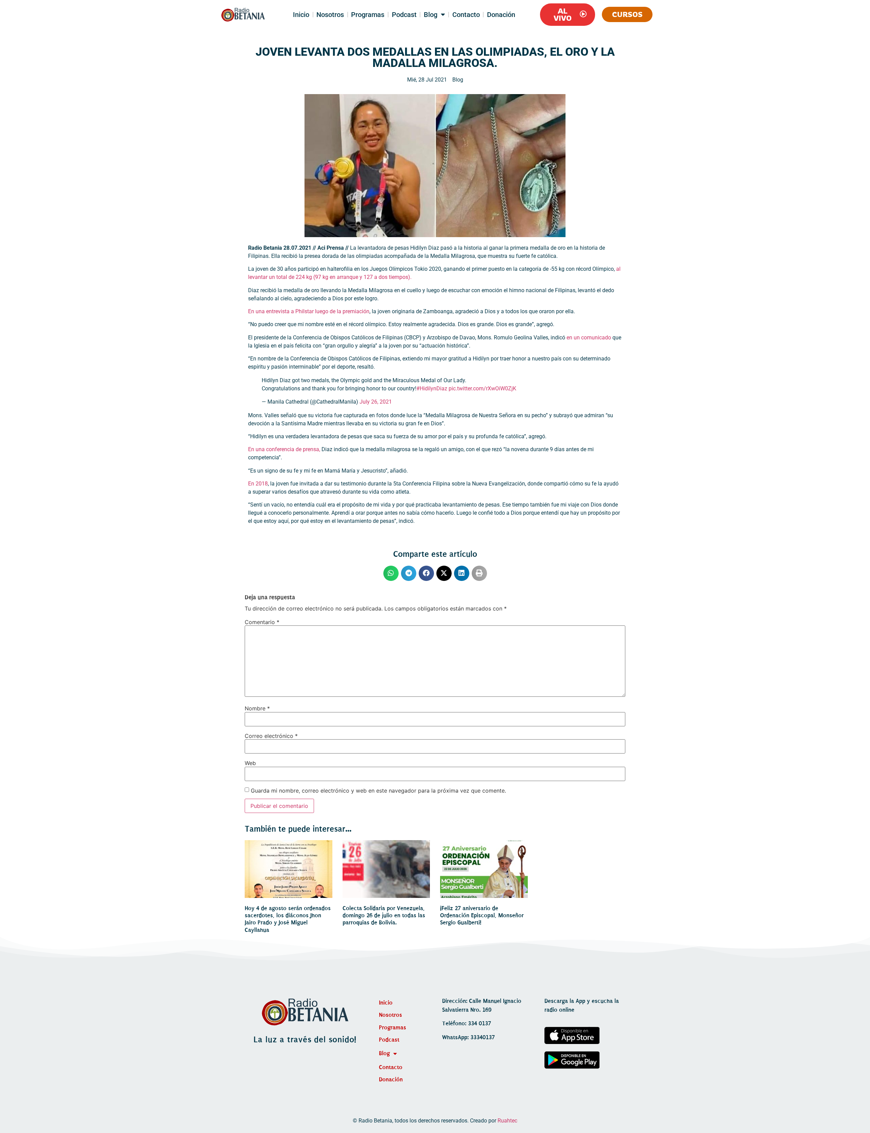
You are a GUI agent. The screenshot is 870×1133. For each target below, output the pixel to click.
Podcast (404, 15)
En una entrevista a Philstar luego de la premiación (308, 311)
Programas (367, 15)
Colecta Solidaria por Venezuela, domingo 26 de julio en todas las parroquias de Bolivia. (384, 915)
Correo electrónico (271, 736)
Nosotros (330, 15)
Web (250, 763)
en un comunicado (588, 337)
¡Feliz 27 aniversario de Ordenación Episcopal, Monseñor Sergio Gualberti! (482, 915)
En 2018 (258, 483)
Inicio (301, 15)
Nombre (257, 708)
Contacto (466, 15)
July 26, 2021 (376, 402)
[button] (391, 573)
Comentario (262, 622)
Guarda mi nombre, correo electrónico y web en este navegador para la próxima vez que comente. (378, 790)
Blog (430, 15)
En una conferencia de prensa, (284, 449)
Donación (501, 15)
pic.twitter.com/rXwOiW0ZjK (482, 388)
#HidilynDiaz (431, 388)
